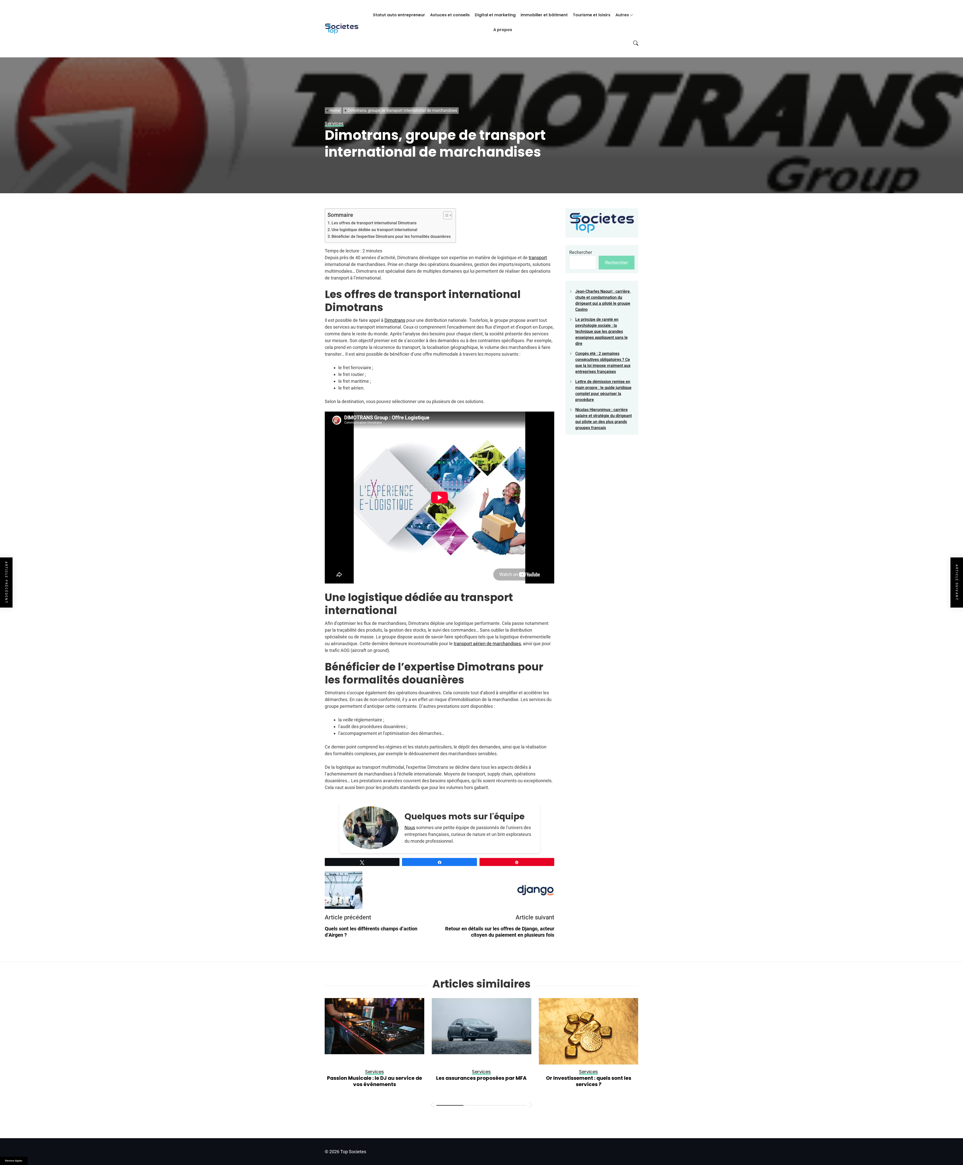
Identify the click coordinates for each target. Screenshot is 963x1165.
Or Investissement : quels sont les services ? (481, 1081)
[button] (432, 1106)
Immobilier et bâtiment (544, 15)
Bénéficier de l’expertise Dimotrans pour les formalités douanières (391, 236)
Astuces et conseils (450, 15)
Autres (622, 15)
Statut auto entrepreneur (399, 15)
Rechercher (580, 252)
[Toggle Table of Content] (445, 215)
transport (538, 257)
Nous (410, 827)
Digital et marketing (495, 15)
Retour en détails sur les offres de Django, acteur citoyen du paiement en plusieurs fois (588, 1084)
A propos (502, 29)
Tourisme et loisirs (591, 15)
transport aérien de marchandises (487, 643)
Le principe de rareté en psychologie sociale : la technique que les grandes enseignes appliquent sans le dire (601, 331)
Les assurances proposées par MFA (374, 1078)
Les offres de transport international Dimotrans (374, 223)
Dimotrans (394, 320)
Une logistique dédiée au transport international (374, 229)
